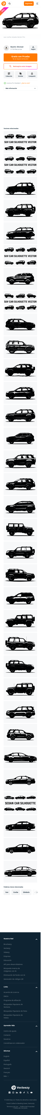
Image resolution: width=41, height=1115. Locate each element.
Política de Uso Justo (20, 1112)
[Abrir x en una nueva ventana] (27, 1094)
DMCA (6, 995)
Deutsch (7, 1070)
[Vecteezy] (3, 3)
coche (15, 891)
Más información (11, 87)
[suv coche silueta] (20, 141)
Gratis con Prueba (20, 57)
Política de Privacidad (26, 1110)
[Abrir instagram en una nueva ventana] (12, 1094)
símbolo (26, 891)
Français (7, 1074)
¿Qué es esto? (25, 83)
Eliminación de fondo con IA (14, 974)
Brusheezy (8, 943)
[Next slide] (32, 891)
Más (5, 1078)
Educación (8, 959)
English (6, 1058)
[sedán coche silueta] (20, 756)
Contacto (7, 1037)
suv (6, 891)
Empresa (7, 955)
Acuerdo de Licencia (11, 991)
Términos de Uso (11, 1110)
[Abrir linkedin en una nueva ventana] (16, 1094)
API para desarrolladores (13, 963)
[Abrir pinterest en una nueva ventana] (20, 1094)
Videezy (6, 951)
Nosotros (7, 1041)
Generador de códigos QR (13, 978)
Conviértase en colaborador (14, 1045)
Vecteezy (7, 947)
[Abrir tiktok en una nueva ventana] (23, 1094)
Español (7, 1062)
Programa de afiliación (12, 999)
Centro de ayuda (10, 1033)
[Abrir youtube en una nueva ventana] (31, 1094)
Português (8, 1066)
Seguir (33, 49)
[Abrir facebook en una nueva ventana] (9, 1094)
